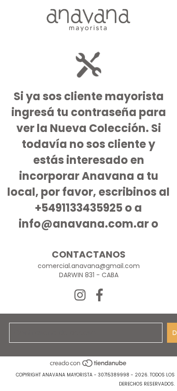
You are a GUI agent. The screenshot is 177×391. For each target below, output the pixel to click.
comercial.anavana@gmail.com (89, 265)
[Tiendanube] (88, 365)
